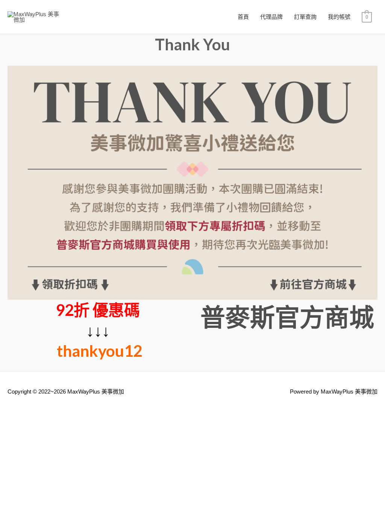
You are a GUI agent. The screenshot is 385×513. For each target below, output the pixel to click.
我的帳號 (339, 17)
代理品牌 (271, 17)
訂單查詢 (305, 17)
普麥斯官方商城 (287, 317)
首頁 (243, 17)
